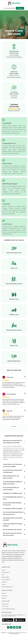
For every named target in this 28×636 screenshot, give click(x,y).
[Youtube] (17, 627)
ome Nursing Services (9, 450)
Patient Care (6, 455)
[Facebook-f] (8, 627)
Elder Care (18, 450)
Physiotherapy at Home (17, 454)
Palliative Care (6, 454)
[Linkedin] (14, 627)
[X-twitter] (11, 627)
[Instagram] (20, 627)
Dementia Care (17, 452)
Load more (14, 426)
